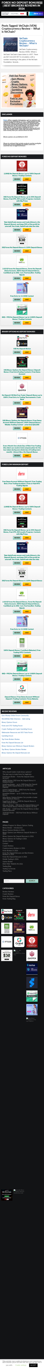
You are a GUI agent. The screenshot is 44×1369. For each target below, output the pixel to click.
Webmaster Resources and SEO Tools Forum (17, 732)
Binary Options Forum (9, 722)
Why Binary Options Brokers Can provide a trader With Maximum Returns (20, 798)
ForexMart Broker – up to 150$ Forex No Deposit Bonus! (20, 794)
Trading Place (7, 871)
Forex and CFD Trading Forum (12, 726)
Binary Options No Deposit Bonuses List (16, 753)
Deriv (5, 120)
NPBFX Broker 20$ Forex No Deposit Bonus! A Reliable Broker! (19, 781)
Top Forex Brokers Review (11, 739)
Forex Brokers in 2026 (10, 851)
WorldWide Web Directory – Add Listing (16, 719)
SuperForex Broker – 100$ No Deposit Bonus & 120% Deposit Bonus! (19, 802)
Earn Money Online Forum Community (15, 715)
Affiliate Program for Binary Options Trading (18, 825)
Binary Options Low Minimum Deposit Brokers (18, 746)
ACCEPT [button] (33, 1365)
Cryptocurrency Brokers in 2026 (14, 848)
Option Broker (8, 861)
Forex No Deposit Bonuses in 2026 (15, 857)
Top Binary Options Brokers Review (14, 749)
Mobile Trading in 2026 (11, 859)
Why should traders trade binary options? (17, 772)
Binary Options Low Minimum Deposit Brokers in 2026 (20, 833)
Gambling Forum (7, 736)
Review (17, 179)
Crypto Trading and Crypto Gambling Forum (17, 729)
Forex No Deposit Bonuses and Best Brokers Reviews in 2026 (18, 853)
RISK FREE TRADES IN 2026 (13, 864)
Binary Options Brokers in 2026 (14, 830)
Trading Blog (7, 866)
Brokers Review (8, 841)
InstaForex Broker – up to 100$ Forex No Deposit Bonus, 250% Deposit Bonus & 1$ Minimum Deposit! (20, 786)
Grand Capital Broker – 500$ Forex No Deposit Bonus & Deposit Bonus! (19, 790)
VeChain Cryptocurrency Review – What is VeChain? (28, 42)
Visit (27, 179)
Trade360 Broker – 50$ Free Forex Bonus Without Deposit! (20, 813)
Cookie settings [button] (20, 1365)
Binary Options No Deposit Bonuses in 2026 (18, 836)
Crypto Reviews (8, 846)
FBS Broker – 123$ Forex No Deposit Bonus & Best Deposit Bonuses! (21, 809)
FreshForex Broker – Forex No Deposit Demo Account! (18, 777)
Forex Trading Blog (9, 899)
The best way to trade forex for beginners (17, 774)
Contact (5, 843)
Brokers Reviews (8, 892)
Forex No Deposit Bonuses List (12, 743)
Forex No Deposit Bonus (11, 896)
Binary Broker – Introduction (13, 828)
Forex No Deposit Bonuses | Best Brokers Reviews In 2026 (21, 5)
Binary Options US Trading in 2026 (15, 839)
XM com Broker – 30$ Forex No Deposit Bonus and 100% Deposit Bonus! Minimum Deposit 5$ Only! (21, 805)
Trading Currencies (9, 869)
